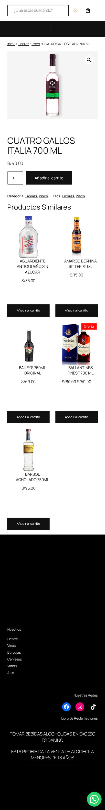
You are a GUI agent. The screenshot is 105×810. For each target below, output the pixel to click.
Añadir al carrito (49, 178)
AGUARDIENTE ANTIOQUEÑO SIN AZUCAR (32, 266)
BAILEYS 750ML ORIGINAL (32, 370)
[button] (88, 59)
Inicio (11, 43)
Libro (65, 718)
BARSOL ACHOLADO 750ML (32, 477)
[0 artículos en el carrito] (88, 10)
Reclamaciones (86, 718)
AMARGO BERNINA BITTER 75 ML (80, 263)
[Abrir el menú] (52, 29)
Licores (23, 43)
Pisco (36, 43)
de (71, 718)
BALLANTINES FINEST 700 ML (80, 370)
